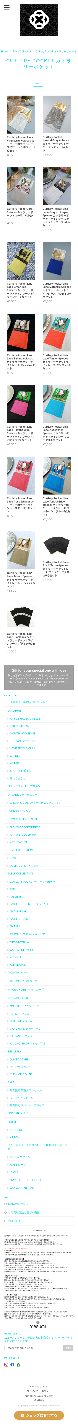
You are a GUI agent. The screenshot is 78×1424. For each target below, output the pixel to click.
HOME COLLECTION (20, 850)
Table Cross (19, 918)
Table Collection (22, 51)
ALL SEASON (18, 964)
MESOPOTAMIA (19, 942)
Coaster (16, 889)
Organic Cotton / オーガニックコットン (36, 802)
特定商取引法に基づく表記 (23, 1212)
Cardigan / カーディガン (25, 1028)
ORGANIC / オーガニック (22, 794)
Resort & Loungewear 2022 (27, 702)
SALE (11, 1082)
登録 (68, 1348)
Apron (14, 1137)
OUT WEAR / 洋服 (18, 998)
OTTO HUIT (14, 710)
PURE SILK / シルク (19, 810)
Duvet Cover (19, 1059)
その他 (14, 1171)
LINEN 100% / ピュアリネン (24, 786)
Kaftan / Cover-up (23, 834)
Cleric (15, 756)
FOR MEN (14, 1121)
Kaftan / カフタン (21, 1036)
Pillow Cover (20, 1067)
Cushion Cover (21, 1074)
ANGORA (15, 957)
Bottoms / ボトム (21, 1021)
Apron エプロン (20, 1157)
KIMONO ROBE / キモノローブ (26, 989)
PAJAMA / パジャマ (19, 972)
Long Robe (17, 1129)
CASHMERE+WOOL (22, 949)
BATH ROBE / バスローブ (22, 981)
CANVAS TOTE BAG (22, 1187)
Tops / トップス (19, 1013)
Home (4, 51)
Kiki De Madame (20, 726)
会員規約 (39, 1400)
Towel (14, 858)
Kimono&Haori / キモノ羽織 (27, 1043)
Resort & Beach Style (23, 819)
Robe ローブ (18, 1164)
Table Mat (17, 896)
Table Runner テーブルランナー (31, 904)
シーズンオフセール (21, 1097)
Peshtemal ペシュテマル (27, 865)
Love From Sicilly (22, 748)
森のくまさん (18, 778)
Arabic (15, 763)
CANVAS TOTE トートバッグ (25, 1179)
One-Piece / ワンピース (24, 1006)
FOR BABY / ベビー (19, 1113)
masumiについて (18, 1203)
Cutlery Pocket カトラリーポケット (34, 881)
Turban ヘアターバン (23, 741)
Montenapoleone (23, 733)
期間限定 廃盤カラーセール (26, 1090)
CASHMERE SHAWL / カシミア (26, 934)
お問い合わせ (16, 1220)
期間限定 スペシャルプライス (27, 1105)
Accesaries (18, 842)
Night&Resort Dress (25, 827)
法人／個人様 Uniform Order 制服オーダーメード (39, 1147)
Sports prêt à (20, 770)
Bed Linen (14, 1051)
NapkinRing (18, 911)
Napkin (15, 926)
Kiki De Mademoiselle (25, 718)
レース (38, 83)
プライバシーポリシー (39, 1391)
